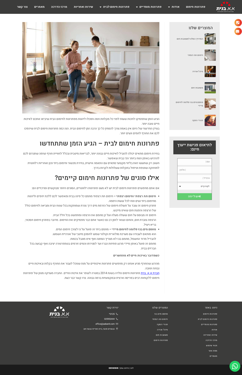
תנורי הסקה (197, 120)
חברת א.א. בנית (150, 273)
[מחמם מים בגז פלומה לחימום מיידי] (210, 104)
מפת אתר (213, 350)
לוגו (132, 368)
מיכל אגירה (197, 71)
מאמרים (39, 7)
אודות (175, 7)
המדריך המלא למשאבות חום (190, 38)
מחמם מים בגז (161, 313)
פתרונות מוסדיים (150, 7)
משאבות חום (197, 87)
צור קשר (22, 7)
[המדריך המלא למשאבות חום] (210, 38)
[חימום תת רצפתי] (210, 55)
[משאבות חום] (210, 87)
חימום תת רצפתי (195, 55)
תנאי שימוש (211, 345)
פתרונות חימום (195, 7)
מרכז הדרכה (59, 7)
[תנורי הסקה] (210, 120)
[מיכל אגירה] (210, 71)
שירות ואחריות (83, 7)
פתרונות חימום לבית (116, 7)
